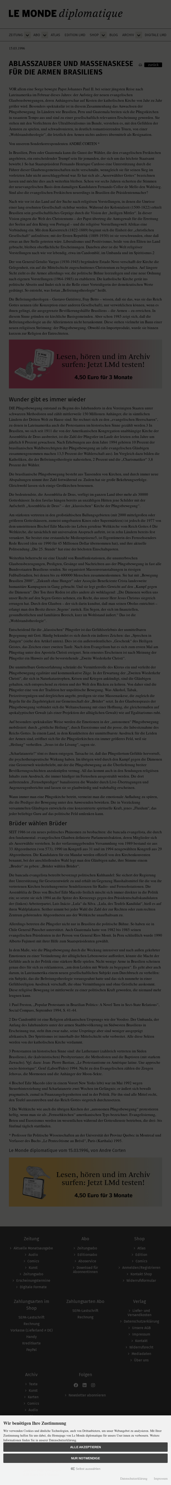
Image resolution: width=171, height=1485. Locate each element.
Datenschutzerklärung (133, 1478)
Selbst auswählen (87, 1468)
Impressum (161, 1478)
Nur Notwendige (85, 1458)
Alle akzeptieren (85, 1447)
